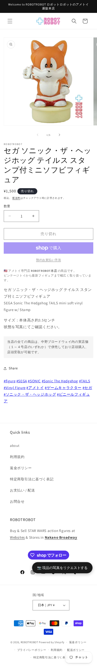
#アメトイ (35, 387)
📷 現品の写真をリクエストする (62, 567)
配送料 (16, 198)
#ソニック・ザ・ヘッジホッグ (30, 394)
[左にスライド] (37, 134)
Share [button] (13, 368)
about (15, 445)
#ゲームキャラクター (63, 387)
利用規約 (17, 457)
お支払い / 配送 (22, 490)
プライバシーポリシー (31, 650)
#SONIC (34, 381)
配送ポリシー (76, 650)
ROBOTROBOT (29, 642)
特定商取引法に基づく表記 (31, 479)
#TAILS (84, 381)
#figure (9, 381)
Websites (17, 537)
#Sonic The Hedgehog (60, 381)
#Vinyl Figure (15, 387)
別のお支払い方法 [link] (48, 260)
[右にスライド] (59, 134)
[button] (9, 21)
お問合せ (17, 501)
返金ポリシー (21, 468)
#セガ (87, 387)
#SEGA (21, 381)
